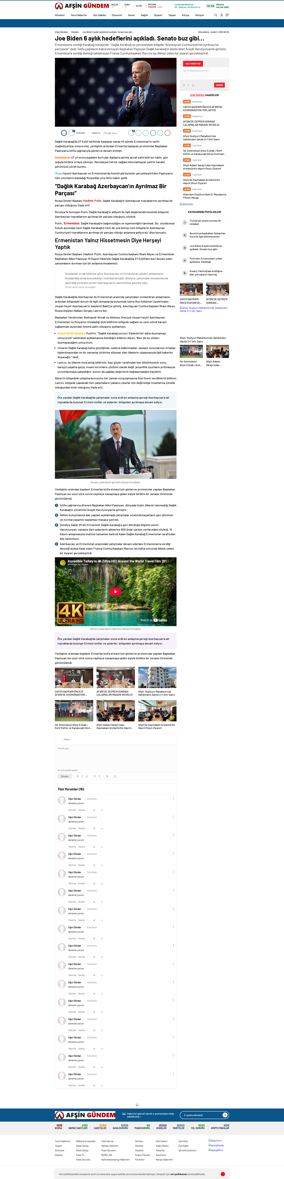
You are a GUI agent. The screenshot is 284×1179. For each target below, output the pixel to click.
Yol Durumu (198, 1126)
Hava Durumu (120, 1126)
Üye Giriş (183, 1141)
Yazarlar (160, 1150)
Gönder (65, 776)
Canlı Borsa (107, 1141)
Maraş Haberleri (164, 1159)
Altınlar (139, 1141)
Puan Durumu (142, 1126)
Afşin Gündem (61, 32)
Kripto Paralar (220, 1126)
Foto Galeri (161, 1141)
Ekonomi (117, 15)
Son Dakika (99, 15)
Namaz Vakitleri (78, 1126)
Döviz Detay (82, 1150)
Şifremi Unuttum (187, 1150)
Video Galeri (162, 1145)
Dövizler (139, 1145)
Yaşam (172, 15)
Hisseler (161, 1126)
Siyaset (158, 15)
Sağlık (144, 15)
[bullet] (99, 776)
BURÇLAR (106, 1154)
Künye (185, 15)
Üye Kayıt (183, 1145)
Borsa (58, 1126)
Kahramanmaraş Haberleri (115, 1159)
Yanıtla (72, 809)
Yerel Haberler (79, 15)
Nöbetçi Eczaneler (86, 1141)
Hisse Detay (82, 1145)
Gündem (60, 15)
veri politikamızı (178, 1174)
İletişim (199, 15)
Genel (131, 15)
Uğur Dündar (74, 798)
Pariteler (178, 1126)
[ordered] (94, 776)
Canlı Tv (80, 1154)
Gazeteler (100, 1126)
